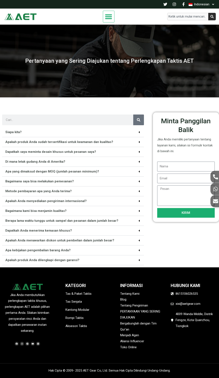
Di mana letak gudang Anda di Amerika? (35, 162)
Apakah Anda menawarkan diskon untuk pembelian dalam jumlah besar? (59, 240)
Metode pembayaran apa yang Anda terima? (38, 191)
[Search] (212, 16)
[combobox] (187, 16)
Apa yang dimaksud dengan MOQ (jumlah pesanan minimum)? (52, 171)
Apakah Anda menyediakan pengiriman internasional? (46, 201)
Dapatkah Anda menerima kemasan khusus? (38, 230)
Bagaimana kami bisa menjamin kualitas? (36, 211)
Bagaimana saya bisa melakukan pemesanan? (39, 181)
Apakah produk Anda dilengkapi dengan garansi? (42, 260)
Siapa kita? (13, 132)
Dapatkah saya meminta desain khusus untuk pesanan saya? (50, 152)
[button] (109, 16)
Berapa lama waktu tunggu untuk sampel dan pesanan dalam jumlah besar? (61, 221)
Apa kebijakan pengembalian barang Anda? (38, 250)
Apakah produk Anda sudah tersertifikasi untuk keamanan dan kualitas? (59, 142)
